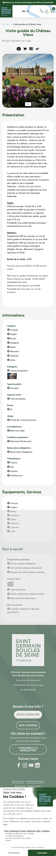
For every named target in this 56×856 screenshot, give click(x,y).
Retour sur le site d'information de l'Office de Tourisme (29, 2)
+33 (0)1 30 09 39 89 (42, 10)
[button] (52, 11)
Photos (19, 49)
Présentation (31, 49)
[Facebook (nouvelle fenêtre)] (18, 765)
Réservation (25, 49)
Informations (37, 49)
